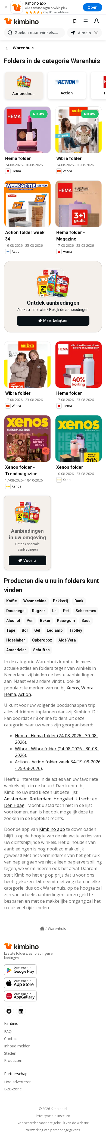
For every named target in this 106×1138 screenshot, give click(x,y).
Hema (10, 694)
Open (93, 7)
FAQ (8, 1031)
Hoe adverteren (18, 1081)
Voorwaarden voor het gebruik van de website (53, 1123)
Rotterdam (40, 799)
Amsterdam (15, 799)
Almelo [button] (84, 32)
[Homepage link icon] (42, 928)
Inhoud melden (17, 1045)
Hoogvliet (63, 799)
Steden (10, 1053)
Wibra (87, 688)
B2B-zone (13, 1088)
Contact (11, 1038)
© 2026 (53, 1108)
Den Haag (14, 805)
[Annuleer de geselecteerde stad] (96, 32)
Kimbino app (52, 829)
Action (24, 694)
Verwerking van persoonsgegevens (53, 1130)
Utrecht (83, 799)
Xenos (73, 688)
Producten (13, 1060)
